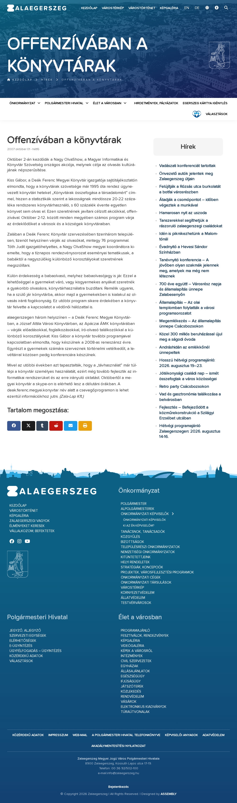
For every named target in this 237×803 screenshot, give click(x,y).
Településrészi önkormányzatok (150, 547)
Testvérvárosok (136, 603)
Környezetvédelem (137, 592)
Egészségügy (133, 676)
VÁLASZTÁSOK (217, 114)
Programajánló (135, 630)
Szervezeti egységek (27, 635)
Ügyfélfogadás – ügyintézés (35, 651)
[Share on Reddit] (56, 426)
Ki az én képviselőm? (138, 525)
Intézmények (132, 656)
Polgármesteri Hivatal (64, 103)
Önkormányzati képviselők (145, 514)
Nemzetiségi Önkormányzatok (148, 552)
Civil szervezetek (136, 661)
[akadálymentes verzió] (216, 8)
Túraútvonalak (135, 712)
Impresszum (58, 735)
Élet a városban (107, 103)
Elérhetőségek (22, 640)
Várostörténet (141, 8)
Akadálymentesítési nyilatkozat (118, 746)
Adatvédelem (214, 735)
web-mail (80, 735)
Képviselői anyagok (181, 735)
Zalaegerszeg (36, 8)
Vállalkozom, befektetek (32, 531)
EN (186, 8)
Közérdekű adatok (26, 656)
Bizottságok (132, 542)
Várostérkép (113, 8)
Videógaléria (132, 646)
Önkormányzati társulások (146, 582)
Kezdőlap (89, 8)
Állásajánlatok (135, 671)
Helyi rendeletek (135, 562)
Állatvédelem (133, 598)
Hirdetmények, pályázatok (156, 103)
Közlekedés (131, 691)
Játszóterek (132, 686)
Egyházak (129, 666)
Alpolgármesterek (137, 509)
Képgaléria (169, 8)
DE (197, 8)
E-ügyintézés (20, 646)
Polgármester (134, 504)
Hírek (47, 80)
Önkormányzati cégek (141, 577)
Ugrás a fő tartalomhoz (218, 2)
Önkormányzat (22, 103)
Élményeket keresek (27, 526)
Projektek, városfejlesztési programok (157, 572)
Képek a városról (137, 651)
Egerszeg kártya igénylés (205, 103)
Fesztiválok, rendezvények (145, 635)
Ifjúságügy (131, 681)
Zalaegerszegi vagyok (29, 521)
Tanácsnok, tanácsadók (143, 531)
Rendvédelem (132, 696)
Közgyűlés (130, 537)
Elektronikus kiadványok (143, 707)
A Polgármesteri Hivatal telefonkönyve (126, 735)
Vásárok (129, 701)
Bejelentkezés (118, 786)
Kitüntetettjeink (136, 557)
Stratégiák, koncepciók (142, 567)
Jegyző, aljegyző (25, 630)
